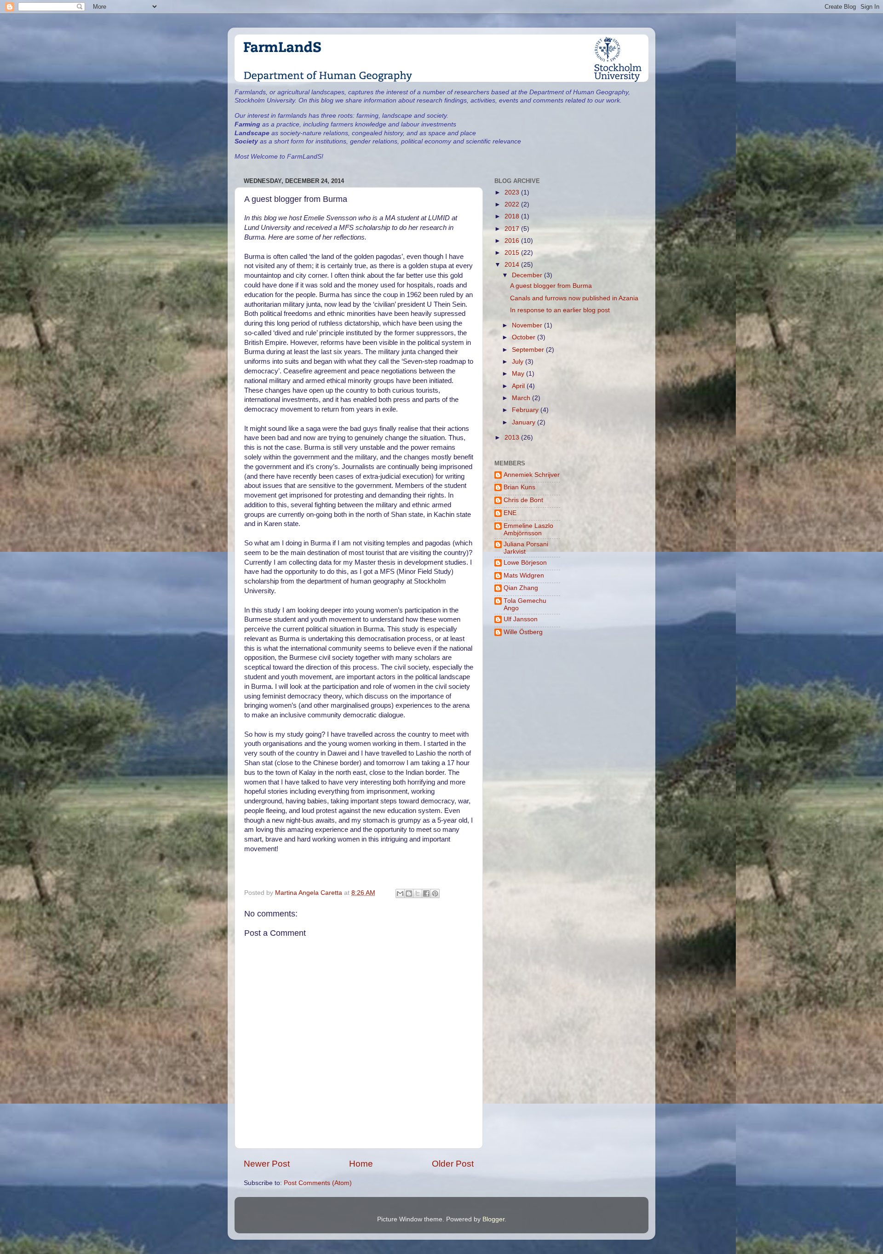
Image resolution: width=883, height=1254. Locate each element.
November (528, 325)
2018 (513, 216)
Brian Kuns (519, 487)
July (518, 361)
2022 (513, 204)
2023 (513, 192)
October (524, 337)
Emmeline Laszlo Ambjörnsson (528, 529)
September (529, 349)
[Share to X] (417, 893)
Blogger (493, 1219)
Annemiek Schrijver (532, 474)
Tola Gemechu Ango (525, 604)
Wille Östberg (523, 632)
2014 (513, 264)
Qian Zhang (521, 587)
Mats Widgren (524, 575)
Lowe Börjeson (525, 562)
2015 (513, 252)
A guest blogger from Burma (551, 285)
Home (361, 1163)
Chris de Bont (523, 500)
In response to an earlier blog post (560, 310)
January (524, 422)
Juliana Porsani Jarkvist (526, 548)
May (519, 373)
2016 (513, 240)
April (519, 386)
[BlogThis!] (408, 893)
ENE (510, 513)
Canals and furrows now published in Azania (574, 298)
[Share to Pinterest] (435, 893)
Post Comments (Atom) (318, 1183)
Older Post (453, 1163)
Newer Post (267, 1163)
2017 (513, 228)
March (522, 398)
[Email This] (400, 893)
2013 (513, 437)
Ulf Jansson (521, 619)
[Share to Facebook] (426, 893)
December (528, 275)
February (526, 410)
